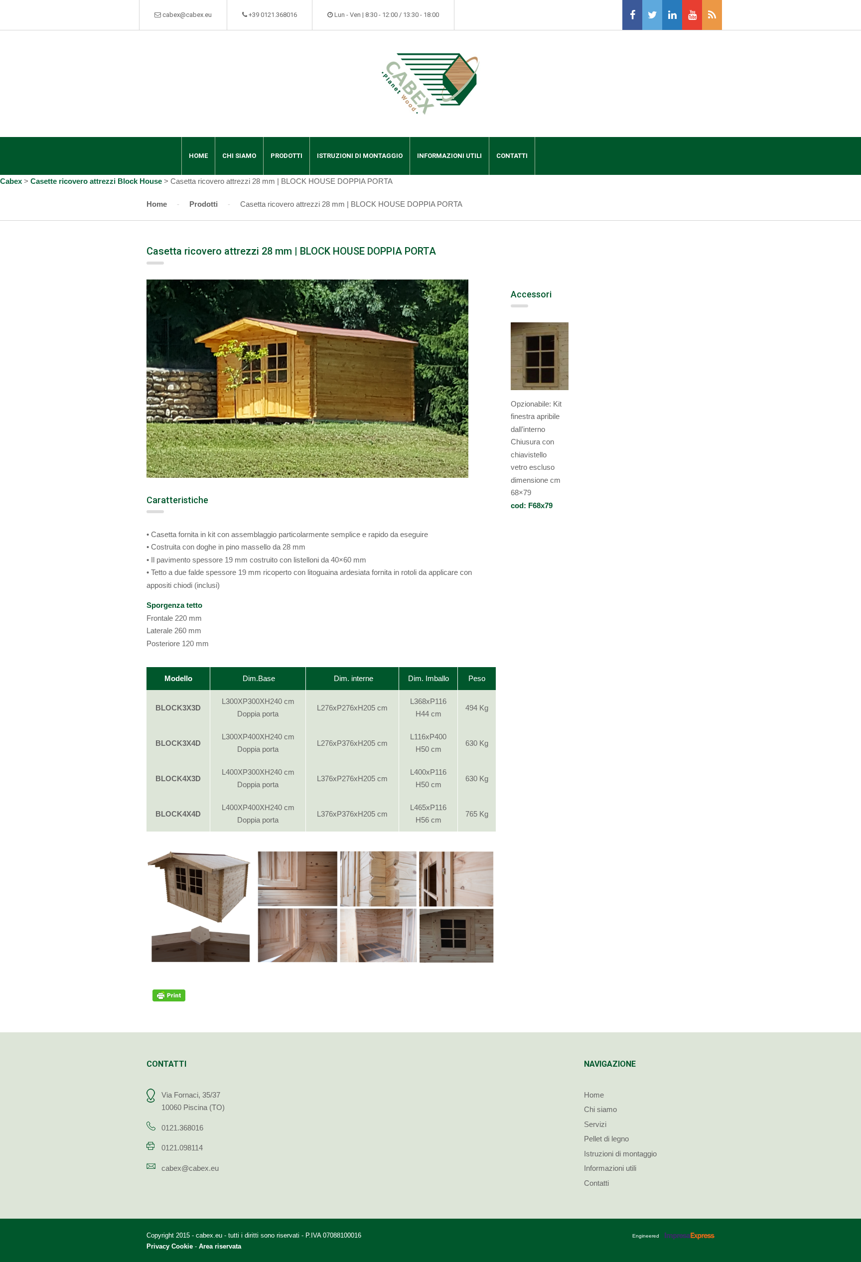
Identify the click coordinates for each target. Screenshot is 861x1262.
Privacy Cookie (169, 1246)
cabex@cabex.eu (190, 1168)
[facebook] (632, 15)
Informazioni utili (449, 155)
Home (198, 155)
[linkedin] (672, 15)
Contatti (512, 155)
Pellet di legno (606, 1138)
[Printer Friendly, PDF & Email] (170, 995)
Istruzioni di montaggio (360, 155)
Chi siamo (239, 155)
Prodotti (286, 155)
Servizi (595, 1124)
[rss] (712, 15)
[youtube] (692, 15)
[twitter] (652, 15)
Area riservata (220, 1246)
